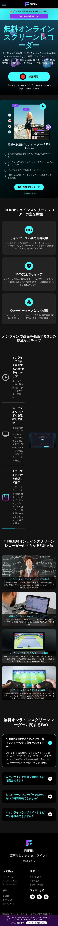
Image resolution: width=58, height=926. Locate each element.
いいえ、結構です (17, 923)
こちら (39, 919)
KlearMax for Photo (10, 885)
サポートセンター (36, 877)
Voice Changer (8, 877)
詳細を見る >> (30, 193)
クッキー (25, 914)
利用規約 (5, 914)
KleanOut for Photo (10, 881)
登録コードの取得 (36, 885)
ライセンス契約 (36, 914)
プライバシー (15, 914)
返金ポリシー (49, 914)
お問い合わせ (8, 900)
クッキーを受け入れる (37, 923)
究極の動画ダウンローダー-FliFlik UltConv (29, 146)
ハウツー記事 (35, 881)
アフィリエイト (8, 904)
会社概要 (6, 896)
